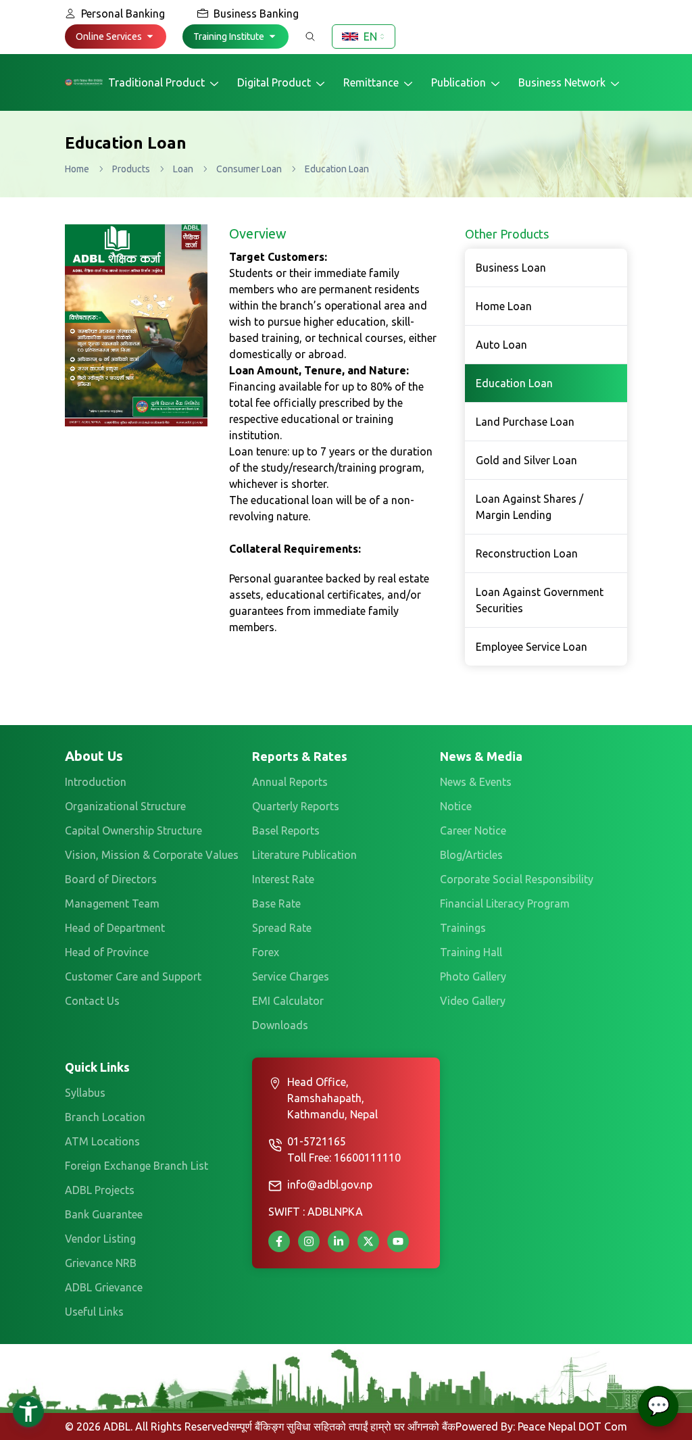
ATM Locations (102, 1141)
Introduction (95, 782)
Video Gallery (472, 1001)
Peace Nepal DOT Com (572, 1426)
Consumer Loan (249, 169)
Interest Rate (283, 879)
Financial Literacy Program (505, 903)
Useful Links (94, 1312)
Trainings (463, 928)
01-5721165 (316, 1141)
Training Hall (471, 952)
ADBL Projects (99, 1190)
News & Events (476, 782)
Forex (265, 952)
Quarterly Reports (295, 806)
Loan (183, 169)
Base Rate (276, 903)
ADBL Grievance (104, 1287)
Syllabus (85, 1093)
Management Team (112, 903)
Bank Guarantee (104, 1214)
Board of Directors (111, 879)
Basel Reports (286, 830)
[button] (115, 36)
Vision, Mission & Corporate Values (152, 855)
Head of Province (107, 952)
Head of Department (115, 928)
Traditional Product (156, 82)
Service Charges (290, 976)
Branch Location (105, 1117)
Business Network (562, 82)
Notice (456, 806)
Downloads (280, 1025)
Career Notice (473, 830)
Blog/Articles (471, 855)
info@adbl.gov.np (329, 1184)
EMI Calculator (288, 1001)
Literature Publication (304, 855)
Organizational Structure (125, 806)
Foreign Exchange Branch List (136, 1166)
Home (77, 169)
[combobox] (363, 36)
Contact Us (92, 1001)
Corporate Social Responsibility (516, 879)
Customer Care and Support (133, 976)
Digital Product (274, 82)
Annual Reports (290, 782)
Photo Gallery (473, 976)
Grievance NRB (101, 1263)
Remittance (371, 82)
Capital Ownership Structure (133, 830)
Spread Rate (282, 928)
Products (131, 169)
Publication (458, 82)
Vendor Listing (100, 1239)
